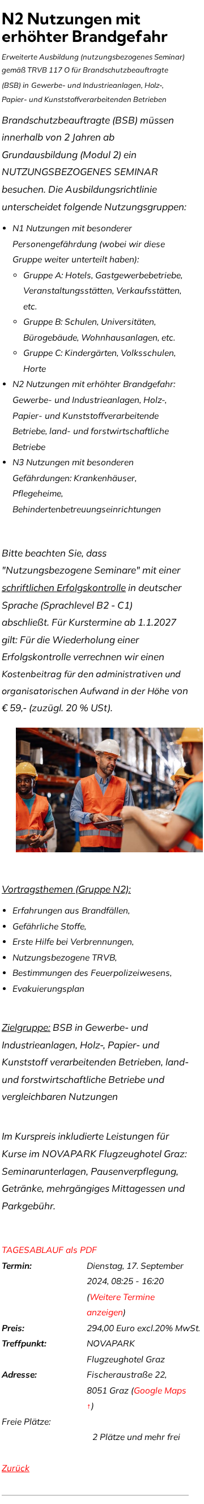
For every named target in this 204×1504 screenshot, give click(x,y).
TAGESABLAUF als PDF (49, 1249)
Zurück (15, 1468)
